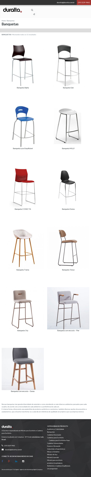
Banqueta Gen (68, 88)
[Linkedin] (18, 461)
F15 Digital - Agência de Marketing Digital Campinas (28, 469)
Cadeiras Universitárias (55, 443)
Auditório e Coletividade (55, 429)
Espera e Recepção (53, 446)
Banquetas (51, 432)
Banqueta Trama (22, 270)
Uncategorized (52, 469)
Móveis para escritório (54, 460)
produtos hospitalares (54, 463)
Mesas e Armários (53, 452)
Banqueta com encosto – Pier (68, 330)
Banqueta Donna (68, 209)
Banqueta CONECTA (23, 209)
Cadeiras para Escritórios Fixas (59, 440)
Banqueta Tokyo (68, 270)
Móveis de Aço (52, 454)
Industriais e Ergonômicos (56, 449)
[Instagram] (23, 461)
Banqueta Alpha (23, 88)
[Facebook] (4, 461)
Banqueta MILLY (68, 148)
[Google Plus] (11, 461)
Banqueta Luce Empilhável (23, 148)
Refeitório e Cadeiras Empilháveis (58, 466)
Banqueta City (22, 330)
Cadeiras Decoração (54, 435)
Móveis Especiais (53, 457)
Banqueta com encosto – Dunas (23, 391)
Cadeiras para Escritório (55, 438)
